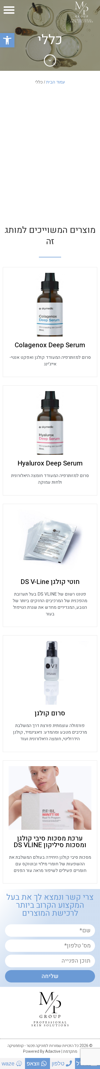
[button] (7, 40)
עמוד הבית (55, 82)
